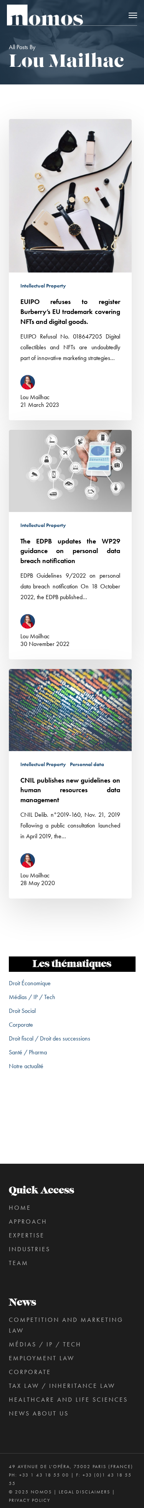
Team (18, 1263)
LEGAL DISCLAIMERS (84, 1492)
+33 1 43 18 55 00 (44, 1475)
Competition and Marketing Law (66, 1325)
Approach (28, 1221)
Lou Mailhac (35, 397)
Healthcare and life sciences (68, 1400)
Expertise (27, 1235)
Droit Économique (30, 983)
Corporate (21, 1025)
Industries (29, 1249)
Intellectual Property (43, 285)
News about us (39, 1413)
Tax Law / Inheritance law (62, 1386)
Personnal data (87, 764)
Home (20, 1208)
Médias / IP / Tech (32, 997)
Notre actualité (26, 1066)
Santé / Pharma (28, 1052)
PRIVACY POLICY (29, 1500)
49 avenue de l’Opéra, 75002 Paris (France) (71, 1466)
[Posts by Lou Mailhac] (30, 384)
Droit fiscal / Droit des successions (49, 1038)
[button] (133, 15)
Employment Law (41, 1358)
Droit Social (22, 1011)
